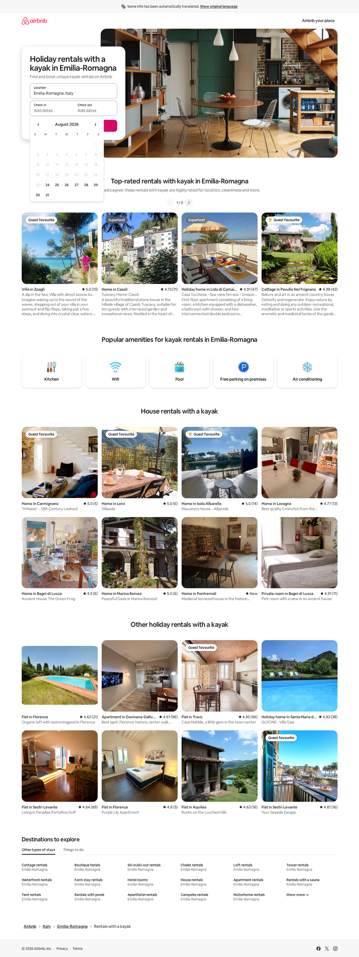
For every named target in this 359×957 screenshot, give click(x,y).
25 (57, 185)
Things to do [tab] (73, 850)
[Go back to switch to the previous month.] (38, 124)
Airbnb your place (318, 20)
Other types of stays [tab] (38, 850)
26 (67, 185)
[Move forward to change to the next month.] (95, 124)
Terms (78, 948)
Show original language (219, 6)
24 (47, 185)
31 (47, 195)
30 (38, 195)
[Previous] (170, 203)
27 (76, 185)
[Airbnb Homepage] (34, 20)
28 (86, 185)
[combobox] (73, 93)
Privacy (62, 948)
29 (96, 185)
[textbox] (52, 110)
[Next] (189, 203)
